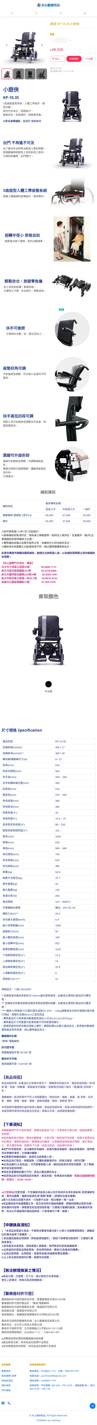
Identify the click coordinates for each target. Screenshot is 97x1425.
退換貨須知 (7, 1380)
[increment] (69, 40)
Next (41, 45)
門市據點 (6, 1390)
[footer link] (3, 1402)
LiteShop (55, 1420)
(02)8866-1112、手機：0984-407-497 (60, 1370)
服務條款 (6, 1370)
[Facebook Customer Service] (92, 1406)
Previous (7, 45)
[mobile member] (60, 13)
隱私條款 (6, 1385)
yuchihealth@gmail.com (53, 1375)
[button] (12, 13)
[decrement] (52, 40)
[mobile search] (36, 13)
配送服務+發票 (9, 1375)
